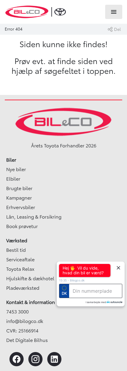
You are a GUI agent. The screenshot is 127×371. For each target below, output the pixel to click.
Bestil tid (16, 250)
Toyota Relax (20, 269)
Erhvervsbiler (20, 207)
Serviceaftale (20, 259)
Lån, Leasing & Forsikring (33, 217)
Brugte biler (19, 188)
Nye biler (16, 169)
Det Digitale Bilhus (27, 340)
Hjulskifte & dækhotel (30, 278)
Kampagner (19, 198)
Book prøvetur (22, 226)
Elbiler (13, 179)
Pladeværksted (22, 288)
